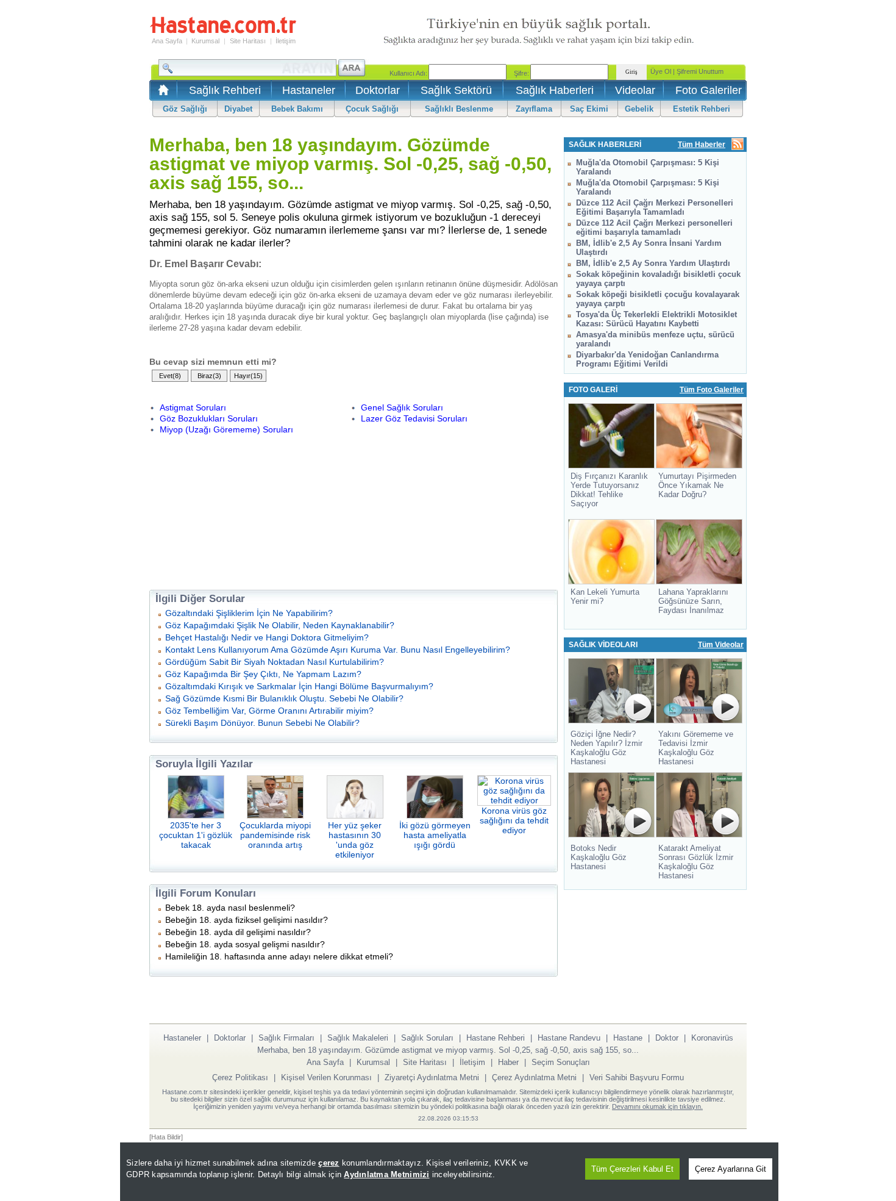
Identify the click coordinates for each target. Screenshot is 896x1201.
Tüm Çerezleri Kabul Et (632, 1169)
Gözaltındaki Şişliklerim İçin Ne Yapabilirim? (249, 613)
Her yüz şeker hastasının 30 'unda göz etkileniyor (355, 839)
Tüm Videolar (721, 644)
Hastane (627, 1037)
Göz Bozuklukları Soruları (209, 418)
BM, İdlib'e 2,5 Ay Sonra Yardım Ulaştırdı (653, 263)
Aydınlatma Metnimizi (386, 1174)
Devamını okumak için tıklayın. (657, 1106)
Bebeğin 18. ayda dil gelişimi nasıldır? (238, 932)
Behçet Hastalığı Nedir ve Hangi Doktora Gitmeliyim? (267, 637)
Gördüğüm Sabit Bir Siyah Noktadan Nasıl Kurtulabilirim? (274, 662)
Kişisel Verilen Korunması (326, 1077)
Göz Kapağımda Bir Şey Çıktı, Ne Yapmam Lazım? (263, 674)
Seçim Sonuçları (561, 1062)
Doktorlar (377, 90)
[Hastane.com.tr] (223, 31)
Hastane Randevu (569, 1037)
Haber (508, 1062)
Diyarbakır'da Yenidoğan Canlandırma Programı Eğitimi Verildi (647, 359)
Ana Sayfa (167, 41)
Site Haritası (248, 41)
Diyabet (238, 108)
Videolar (635, 90)
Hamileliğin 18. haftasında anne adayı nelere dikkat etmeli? (279, 956)
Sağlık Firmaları (286, 1037)
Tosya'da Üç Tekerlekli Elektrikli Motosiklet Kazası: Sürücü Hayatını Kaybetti (656, 319)
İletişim (286, 41)
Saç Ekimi (589, 108)
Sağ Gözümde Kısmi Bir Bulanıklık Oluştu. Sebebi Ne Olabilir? (284, 698)
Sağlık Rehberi (225, 90)
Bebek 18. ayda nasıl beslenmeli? (230, 907)
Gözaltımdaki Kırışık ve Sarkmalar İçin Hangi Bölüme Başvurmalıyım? (299, 686)
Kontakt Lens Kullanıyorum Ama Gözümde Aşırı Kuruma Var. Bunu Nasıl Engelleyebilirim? (337, 649)
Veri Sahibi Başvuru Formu (636, 1077)
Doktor (666, 1037)
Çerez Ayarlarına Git (730, 1169)
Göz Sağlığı (185, 108)
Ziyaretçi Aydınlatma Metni (432, 1077)
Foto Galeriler (708, 90)
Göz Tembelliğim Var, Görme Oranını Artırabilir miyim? (269, 710)
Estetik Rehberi (701, 108)
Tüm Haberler (701, 144)
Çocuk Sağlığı (372, 108)
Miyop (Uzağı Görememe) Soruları (226, 429)
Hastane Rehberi (495, 1037)
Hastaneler (308, 90)
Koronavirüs (712, 1037)
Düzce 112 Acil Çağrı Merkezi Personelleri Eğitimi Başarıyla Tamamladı (654, 207)
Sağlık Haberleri (555, 90)
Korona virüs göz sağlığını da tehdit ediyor (514, 820)
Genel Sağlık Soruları (402, 407)
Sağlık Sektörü (456, 90)
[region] (449, 1171)
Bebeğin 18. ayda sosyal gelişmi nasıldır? (245, 944)
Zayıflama (534, 108)
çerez (328, 1162)
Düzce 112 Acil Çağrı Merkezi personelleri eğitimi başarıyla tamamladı (654, 227)
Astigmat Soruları (193, 407)
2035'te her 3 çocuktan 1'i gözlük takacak (195, 835)
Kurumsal (205, 41)
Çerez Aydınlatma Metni (534, 1077)
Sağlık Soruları (427, 1037)
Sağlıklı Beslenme (459, 108)
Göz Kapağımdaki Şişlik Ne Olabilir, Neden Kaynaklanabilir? (279, 625)
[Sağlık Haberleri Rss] (737, 145)
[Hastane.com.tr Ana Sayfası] (161, 93)
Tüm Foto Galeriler (712, 389)
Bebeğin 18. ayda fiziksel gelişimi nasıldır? (246, 920)
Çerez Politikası (240, 1077)
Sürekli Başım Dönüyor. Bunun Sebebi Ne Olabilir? (262, 723)
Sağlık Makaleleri (357, 1037)
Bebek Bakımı (297, 108)
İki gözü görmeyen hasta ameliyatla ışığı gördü (435, 835)
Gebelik (639, 108)
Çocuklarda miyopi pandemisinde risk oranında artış (275, 835)
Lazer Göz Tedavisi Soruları (414, 418)
